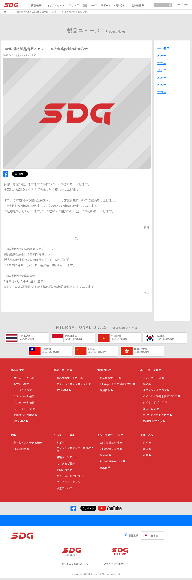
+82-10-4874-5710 (165, 339)
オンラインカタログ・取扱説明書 (75, 450)
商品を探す (37, 5)
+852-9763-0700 (141, 352)
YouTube (104, 468)
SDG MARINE (20, 421)
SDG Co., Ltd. (95, 574)
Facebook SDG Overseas (111, 461)
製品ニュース (89, 5)
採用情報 (105, 390)
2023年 (161, 78)
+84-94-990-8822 (119, 339)
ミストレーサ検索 (24, 396)
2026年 (161, 56)
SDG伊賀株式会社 (110, 443)
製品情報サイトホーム (70, 378)
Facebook (104, 455)
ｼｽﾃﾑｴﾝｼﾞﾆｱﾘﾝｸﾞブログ (156, 415)
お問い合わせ (64, 470)
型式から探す (21, 384)
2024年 (161, 70)
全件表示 (163, 49)
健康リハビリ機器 (24, 415)
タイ (146, 443)
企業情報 (136, 5)
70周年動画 (20, 449)
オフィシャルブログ (155, 390)
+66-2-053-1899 (26, 339)
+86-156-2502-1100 (97, 352)
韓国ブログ (150, 409)
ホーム (10, 11)
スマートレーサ (23, 409)
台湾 (146, 455)
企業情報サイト (109, 378)
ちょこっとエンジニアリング (63, 5)
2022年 (161, 85)
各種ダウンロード (67, 457)
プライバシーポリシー (70, 482)
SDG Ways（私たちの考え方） (116, 384)
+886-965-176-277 (50, 352)
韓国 (146, 449)
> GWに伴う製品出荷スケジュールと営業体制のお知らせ (58, 11)
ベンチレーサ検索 (24, 403)
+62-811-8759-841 (73, 339)
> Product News (21, 11)
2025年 (161, 63)
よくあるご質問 (66, 464)
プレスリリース (152, 378)
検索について (64, 488)
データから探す (23, 390)
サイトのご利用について (71, 476)
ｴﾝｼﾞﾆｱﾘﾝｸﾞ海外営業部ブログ (160, 396)
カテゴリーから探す (25, 378)
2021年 (161, 92)
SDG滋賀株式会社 (110, 449)
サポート (62, 443)
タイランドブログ (153, 403)
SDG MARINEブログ (153, 421)
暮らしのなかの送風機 (27, 443)
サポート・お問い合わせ (114, 5)
